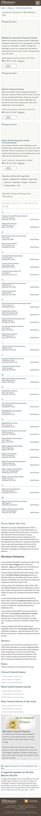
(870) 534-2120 (10, 163)
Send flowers (32, 567)
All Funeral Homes (20, 809)
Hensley (5, 179)
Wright (24, 182)
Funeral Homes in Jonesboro (12, 709)
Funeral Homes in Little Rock (12, 676)
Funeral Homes (11, 806)
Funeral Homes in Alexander (12, 682)
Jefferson (7, 182)
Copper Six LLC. (20, 811)
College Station (9, 185)
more (32, 790)
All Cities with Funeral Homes (28, 807)
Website (21, 61)
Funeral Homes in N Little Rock (13, 694)
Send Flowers (34, 219)
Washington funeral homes (26, 806)
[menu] (38, 3)
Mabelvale (16, 182)
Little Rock (33, 182)
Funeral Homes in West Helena (13, 712)
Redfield (24, 179)
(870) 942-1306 (10, 61)
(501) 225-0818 (10, 112)
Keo (18, 185)
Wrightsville (14, 179)
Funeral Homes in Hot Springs (12, 697)
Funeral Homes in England (11, 679)
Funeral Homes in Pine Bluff (12, 691)
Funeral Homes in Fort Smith (12, 706)
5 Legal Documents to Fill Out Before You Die (17, 774)
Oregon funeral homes (11, 807)
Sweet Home (32, 179)
